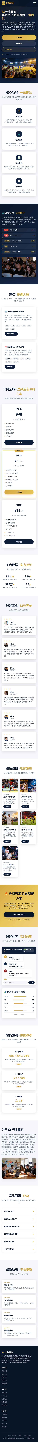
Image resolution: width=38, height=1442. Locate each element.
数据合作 (4, 1417)
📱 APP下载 (8, 49)
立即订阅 (19, 492)
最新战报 (4, 1383)
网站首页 (4, 1371)
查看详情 (7, 806)
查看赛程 (19, 43)
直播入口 (4, 1374)
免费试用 (4, 1393)
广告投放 (4, 1414)
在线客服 (4, 1427)
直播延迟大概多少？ (19, 1219)
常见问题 (4, 1402)
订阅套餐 (4, 1380)
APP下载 (4, 1396)
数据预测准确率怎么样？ (19, 1226)
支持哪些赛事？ (19, 1249)
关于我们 (4, 1405)
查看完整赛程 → (11, 334)
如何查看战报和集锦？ (19, 1234)
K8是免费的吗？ (19, 1211)
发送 (31, 982)
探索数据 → (10, 367)
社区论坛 (4, 1399)
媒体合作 (4, 1424)
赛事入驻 (4, 1420)
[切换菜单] (34, 3)
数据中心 (4, 1377)
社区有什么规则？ (19, 1241)
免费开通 (19, 442)
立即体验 (19, 37)
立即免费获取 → (19, 915)
